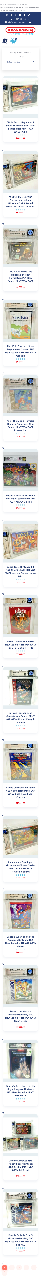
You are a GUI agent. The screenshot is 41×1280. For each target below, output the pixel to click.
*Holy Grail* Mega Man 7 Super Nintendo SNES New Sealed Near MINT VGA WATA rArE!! (20, 127)
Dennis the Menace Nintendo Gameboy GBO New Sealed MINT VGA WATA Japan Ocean (20, 1016)
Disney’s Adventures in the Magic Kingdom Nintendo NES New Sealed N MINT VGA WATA (21, 1090)
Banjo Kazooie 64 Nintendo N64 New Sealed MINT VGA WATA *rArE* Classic (20, 498)
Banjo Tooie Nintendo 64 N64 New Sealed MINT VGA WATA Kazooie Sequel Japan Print (20, 571)
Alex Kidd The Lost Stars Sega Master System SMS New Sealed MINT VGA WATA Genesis (20, 351)
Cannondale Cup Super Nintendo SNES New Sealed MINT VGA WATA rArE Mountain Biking (20, 867)
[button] (3, 149)
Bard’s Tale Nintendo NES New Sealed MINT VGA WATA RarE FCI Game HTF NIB (20, 644)
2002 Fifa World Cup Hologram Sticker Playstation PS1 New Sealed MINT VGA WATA (20, 276)
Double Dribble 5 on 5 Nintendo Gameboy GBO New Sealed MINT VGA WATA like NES (20, 1240)
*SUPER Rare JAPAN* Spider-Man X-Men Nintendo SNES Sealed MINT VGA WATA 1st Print (20, 201)
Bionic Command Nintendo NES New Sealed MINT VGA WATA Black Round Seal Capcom (20, 792)
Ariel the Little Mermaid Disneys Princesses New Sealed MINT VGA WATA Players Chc (20, 425)
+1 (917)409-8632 (19, 19)
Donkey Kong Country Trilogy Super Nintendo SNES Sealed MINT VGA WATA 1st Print (20, 1165)
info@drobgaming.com (16, 22)
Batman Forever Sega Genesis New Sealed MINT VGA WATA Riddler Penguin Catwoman (20, 717)
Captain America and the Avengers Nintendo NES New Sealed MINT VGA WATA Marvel (20, 941)
